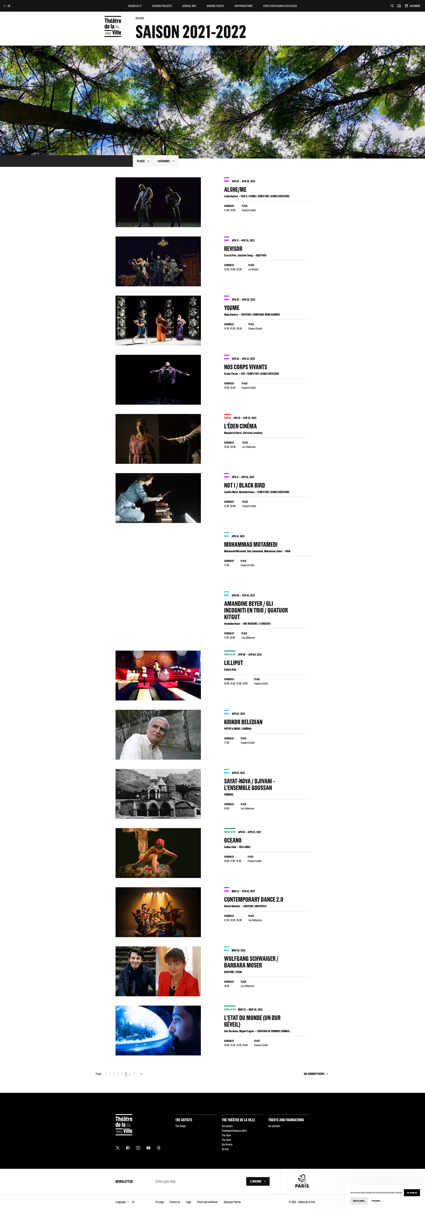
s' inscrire (255, 1181)
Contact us (175, 1202)
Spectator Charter (232, 1202)
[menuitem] (135, 6)
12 (134, 1073)
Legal (188, 1202)
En (9, 6)
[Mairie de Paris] (302, 1186)
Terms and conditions (207, 1202)
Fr (4, 6)
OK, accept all (412, 1192)
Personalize (376, 1201)
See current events (314, 1074)
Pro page (159, 1202)
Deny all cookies (359, 1201)
